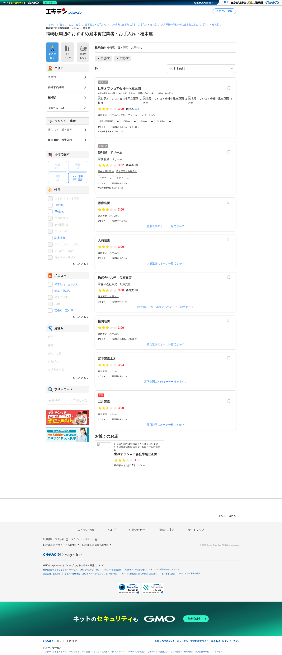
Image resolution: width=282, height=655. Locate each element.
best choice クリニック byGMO (59, 545)
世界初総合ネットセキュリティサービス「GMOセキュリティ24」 (71, 570)
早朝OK (143, 121)
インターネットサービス (53, 652)
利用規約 (47, 539)
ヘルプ (111, 529)
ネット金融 (175, 652)
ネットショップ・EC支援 (79, 652)
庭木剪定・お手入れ (66, 284)
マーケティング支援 (135, 652)
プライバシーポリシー (82, 539)
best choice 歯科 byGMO (95, 545)
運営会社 (59, 539)
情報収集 (163, 652)
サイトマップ (196, 529)
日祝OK (126, 121)
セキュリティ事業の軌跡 (189, 573)
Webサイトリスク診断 (135, 570)
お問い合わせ (137, 529)
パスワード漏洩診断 (112, 570)
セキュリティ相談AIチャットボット (164, 569)
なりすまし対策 (168, 574)
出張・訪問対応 (106, 121)
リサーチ (151, 652)
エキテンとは (86, 529)
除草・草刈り (62, 290)
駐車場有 (161, 121)
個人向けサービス (203, 652)
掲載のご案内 (166, 529)
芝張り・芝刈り (63, 310)
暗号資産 (188, 652)
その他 (217, 652)
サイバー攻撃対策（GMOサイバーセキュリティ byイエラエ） (91, 574)
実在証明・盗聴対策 (51, 574)
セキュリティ (117, 652)
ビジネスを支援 (100, 652)
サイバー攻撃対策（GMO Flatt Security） (140, 574)
